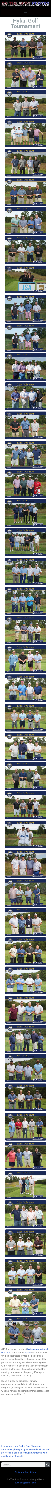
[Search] (47, 1464)
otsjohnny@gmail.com (25, 1482)
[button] (25, 11)
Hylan (28, 1352)
